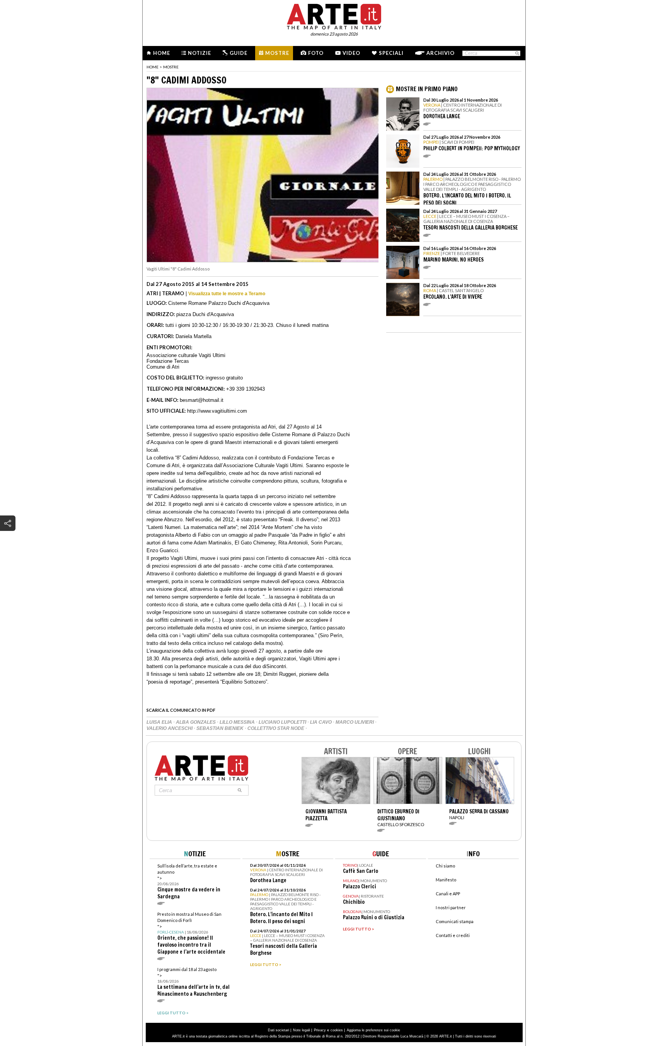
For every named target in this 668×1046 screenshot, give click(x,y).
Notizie (199, 53)
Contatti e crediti (453, 935)
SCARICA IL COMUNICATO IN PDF (181, 710)
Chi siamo (445, 865)
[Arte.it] (334, 15)
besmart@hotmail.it (201, 400)
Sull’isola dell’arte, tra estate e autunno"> (188, 881)
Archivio (440, 53)
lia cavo (321, 722)
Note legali (301, 1030)
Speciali (391, 53)
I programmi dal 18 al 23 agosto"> (193, 982)
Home (161, 53)
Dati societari (278, 1030)
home (152, 67)
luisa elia (160, 722)
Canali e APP (448, 893)
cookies (337, 1030)
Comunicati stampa (455, 921)
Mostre (277, 53)
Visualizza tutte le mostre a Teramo (226, 293)
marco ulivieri (355, 722)
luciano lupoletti (283, 722)
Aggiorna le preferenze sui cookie (373, 1030)
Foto (316, 53)
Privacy (320, 1030)
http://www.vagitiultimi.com (217, 411)
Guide (238, 53)
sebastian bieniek (220, 728)
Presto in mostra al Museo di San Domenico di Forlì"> (191, 933)
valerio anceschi (170, 728)
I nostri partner (451, 907)
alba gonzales (196, 722)
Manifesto (446, 879)
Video (351, 53)
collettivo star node (276, 728)
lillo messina (238, 722)
